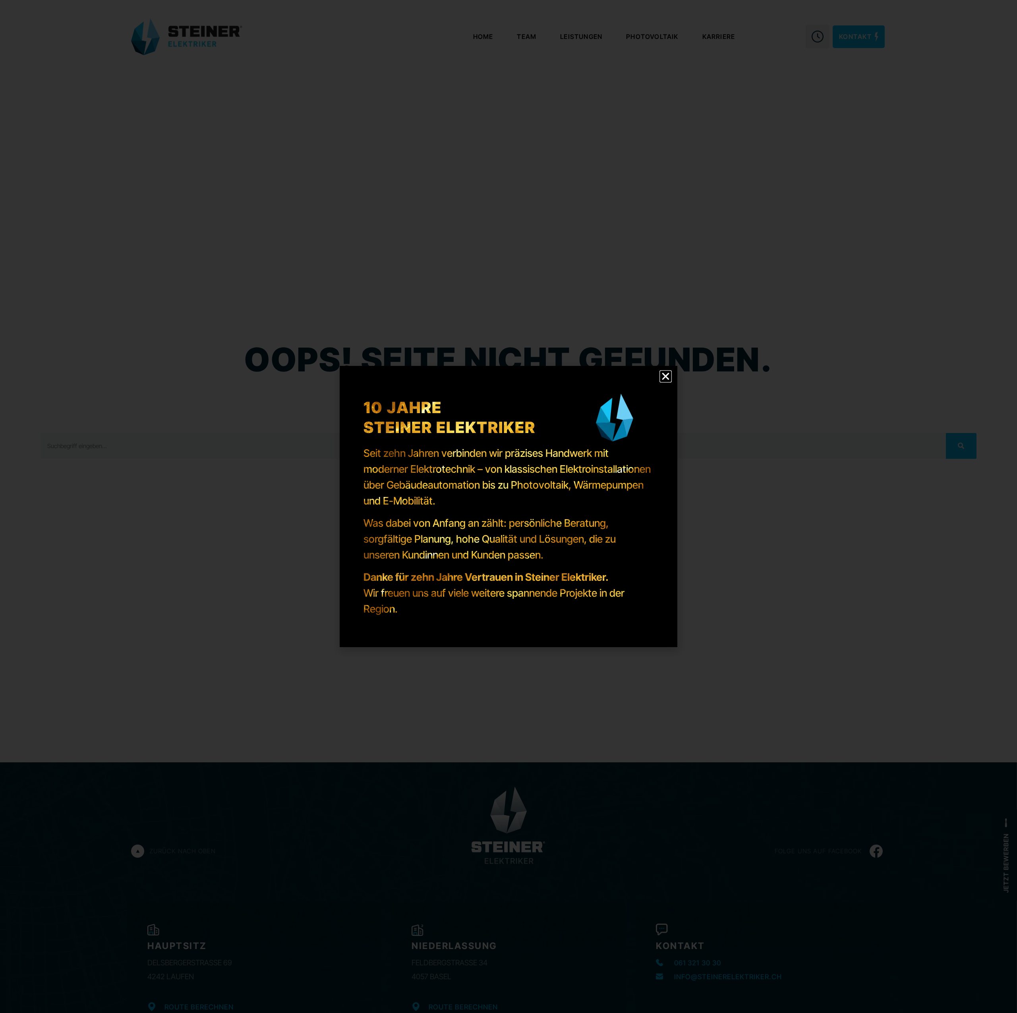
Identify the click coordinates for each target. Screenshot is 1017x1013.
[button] (666, 376)
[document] (508, 506)
